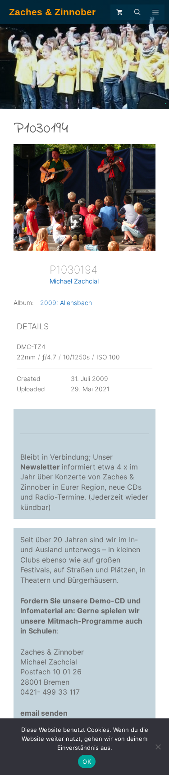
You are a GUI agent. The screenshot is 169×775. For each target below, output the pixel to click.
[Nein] (157, 746)
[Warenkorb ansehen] (119, 12)
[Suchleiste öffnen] (137, 12)
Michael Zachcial (74, 281)
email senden (44, 713)
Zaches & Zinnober (52, 12)
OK (86, 761)
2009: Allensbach (66, 302)
